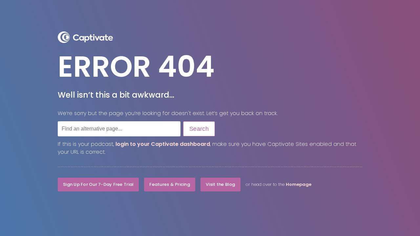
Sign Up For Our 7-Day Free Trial (98, 184)
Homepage (298, 184)
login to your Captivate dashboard (163, 144)
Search (199, 129)
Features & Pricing (169, 184)
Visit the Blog (220, 184)
